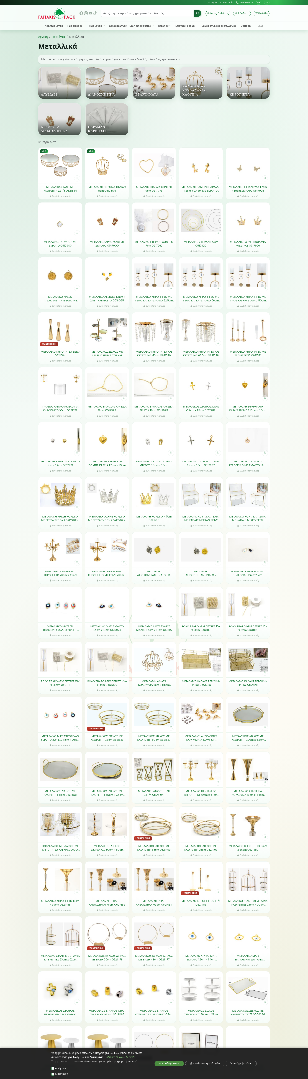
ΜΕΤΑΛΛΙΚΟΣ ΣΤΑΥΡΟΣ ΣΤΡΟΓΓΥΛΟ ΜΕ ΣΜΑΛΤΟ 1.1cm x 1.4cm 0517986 (248, 463)
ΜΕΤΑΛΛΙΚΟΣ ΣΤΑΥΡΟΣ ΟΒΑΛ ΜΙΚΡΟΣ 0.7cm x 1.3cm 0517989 (154, 463)
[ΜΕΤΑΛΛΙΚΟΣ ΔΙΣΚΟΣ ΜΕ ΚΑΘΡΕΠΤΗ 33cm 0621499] (154, 824)
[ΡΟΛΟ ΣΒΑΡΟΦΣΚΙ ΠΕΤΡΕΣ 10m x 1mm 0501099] (107, 659)
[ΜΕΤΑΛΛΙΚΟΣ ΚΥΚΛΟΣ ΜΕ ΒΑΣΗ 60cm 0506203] (154, 1044)
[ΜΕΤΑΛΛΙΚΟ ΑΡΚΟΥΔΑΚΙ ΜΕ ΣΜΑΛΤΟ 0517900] (107, 220)
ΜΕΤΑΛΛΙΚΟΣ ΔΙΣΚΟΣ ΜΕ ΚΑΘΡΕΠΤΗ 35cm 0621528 (107, 738)
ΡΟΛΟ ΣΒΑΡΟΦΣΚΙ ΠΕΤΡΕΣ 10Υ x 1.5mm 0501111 (60, 683)
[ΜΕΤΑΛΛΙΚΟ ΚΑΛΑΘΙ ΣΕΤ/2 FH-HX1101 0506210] (201, 659)
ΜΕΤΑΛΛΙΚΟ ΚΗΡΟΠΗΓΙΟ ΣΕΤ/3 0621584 (60, 353)
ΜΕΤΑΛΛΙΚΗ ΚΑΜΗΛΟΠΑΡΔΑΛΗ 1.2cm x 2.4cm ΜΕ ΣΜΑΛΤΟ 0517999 (200, 189)
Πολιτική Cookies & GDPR (120, 1057)
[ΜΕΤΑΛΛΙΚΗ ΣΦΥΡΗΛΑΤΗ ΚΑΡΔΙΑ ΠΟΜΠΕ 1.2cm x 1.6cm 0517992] (248, 385)
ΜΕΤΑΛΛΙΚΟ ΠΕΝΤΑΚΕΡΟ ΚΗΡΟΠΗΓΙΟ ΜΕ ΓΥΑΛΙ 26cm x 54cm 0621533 (107, 573)
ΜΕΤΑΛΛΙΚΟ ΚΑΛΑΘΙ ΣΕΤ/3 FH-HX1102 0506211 (248, 683)
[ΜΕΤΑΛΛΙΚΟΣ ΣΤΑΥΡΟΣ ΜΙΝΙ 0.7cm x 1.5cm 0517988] (201, 385)
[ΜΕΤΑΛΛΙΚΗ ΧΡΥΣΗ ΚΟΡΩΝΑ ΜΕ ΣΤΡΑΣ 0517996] (248, 220)
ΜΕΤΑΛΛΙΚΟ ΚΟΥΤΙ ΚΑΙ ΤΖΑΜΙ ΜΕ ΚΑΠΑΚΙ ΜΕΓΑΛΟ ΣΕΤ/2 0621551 (200, 518)
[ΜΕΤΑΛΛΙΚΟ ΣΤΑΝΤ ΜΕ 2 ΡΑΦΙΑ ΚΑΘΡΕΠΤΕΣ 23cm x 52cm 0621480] (60, 934)
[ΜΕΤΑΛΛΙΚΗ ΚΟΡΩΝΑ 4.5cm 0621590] (154, 495)
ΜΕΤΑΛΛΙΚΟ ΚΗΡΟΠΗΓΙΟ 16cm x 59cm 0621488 (60, 902)
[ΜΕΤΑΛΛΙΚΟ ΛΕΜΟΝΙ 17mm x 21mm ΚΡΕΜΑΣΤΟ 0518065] (107, 275)
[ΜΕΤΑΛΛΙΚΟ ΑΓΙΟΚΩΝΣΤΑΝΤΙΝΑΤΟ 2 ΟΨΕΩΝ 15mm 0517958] (201, 550)
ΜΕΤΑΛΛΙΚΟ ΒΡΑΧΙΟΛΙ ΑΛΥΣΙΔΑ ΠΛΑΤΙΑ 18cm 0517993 (153, 408)
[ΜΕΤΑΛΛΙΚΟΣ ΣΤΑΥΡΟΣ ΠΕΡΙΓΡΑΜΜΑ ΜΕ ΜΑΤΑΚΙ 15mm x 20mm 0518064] (60, 989)
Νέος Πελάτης (219, 13)
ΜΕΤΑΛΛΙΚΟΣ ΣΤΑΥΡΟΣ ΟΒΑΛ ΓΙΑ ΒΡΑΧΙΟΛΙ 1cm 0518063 (107, 1012)
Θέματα (246, 25)
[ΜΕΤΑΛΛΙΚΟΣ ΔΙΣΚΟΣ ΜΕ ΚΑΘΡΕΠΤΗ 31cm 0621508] (60, 769)
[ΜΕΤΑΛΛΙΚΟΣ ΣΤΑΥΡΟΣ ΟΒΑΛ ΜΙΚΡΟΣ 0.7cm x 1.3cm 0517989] (154, 440)
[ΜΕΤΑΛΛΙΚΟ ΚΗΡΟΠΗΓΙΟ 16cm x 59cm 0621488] (60, 879)
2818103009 (246, 2)
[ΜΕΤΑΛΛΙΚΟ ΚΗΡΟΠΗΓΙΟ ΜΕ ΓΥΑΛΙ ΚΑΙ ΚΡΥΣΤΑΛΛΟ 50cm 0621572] (248, 275)
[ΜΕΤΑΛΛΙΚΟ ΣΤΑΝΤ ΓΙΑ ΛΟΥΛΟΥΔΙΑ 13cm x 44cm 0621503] (248, 769)
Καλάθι (263, 13)
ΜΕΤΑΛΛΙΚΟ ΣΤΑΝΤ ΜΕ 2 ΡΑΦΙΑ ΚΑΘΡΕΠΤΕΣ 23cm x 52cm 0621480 (60, 957)
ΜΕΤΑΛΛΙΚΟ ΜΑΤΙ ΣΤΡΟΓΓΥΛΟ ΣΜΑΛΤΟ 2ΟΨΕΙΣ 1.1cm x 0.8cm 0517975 (60, 738)
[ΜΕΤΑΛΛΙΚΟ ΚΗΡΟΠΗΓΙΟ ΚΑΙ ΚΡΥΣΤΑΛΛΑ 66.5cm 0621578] (201, 330)
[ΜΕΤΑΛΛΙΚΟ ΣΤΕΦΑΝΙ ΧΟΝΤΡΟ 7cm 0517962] (154, 220)
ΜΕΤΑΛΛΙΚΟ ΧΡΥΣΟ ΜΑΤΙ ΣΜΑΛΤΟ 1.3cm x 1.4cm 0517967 (201, 957)
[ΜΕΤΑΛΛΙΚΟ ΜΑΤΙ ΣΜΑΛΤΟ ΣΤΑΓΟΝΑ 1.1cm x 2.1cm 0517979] (248, 550)
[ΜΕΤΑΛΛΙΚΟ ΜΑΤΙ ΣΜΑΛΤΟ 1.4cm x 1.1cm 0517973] (107, 604)
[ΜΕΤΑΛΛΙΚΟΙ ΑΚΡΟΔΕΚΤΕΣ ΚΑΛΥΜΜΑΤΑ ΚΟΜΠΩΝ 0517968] (201, 714)
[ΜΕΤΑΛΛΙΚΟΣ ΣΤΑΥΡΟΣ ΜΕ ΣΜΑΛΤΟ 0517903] (60, 220)
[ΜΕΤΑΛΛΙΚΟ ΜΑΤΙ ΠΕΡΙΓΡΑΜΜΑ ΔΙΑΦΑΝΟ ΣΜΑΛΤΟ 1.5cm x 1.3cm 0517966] (248, 934)
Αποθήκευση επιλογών (206, 1063)
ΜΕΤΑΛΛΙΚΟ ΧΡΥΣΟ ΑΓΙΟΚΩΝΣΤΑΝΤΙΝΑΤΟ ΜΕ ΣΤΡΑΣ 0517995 (60, 298)
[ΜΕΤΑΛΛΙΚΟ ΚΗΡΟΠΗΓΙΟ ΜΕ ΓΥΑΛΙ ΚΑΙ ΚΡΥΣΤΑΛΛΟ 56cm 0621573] (201, 275)
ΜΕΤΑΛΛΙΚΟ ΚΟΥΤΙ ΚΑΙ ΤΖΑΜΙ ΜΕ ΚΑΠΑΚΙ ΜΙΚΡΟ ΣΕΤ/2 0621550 (247, 518)
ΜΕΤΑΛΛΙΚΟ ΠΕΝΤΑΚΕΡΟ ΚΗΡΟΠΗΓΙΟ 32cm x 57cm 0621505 (200, 793)
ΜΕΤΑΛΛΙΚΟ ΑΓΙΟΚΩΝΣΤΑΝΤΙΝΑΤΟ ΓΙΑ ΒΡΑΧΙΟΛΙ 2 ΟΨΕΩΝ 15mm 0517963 (154, 573)
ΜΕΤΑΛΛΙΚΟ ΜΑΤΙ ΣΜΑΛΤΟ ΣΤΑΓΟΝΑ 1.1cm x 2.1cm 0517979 (248, 573)
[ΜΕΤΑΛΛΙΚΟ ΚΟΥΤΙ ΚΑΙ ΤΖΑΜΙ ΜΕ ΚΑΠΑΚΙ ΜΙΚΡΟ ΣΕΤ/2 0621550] (248, 495)
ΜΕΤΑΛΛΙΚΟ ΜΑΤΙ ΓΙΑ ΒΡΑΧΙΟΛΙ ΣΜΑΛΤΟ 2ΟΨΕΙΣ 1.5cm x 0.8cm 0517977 (60, 628)
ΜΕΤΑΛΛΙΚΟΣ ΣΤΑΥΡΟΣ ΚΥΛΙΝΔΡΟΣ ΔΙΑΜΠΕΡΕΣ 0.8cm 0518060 (154, 1012)
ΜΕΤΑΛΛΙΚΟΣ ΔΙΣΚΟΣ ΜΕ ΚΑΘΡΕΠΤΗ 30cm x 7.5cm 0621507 (107, 793)
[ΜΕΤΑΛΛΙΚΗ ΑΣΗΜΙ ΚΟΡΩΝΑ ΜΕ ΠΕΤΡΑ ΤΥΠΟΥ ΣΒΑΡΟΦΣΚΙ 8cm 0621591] (107, 495)
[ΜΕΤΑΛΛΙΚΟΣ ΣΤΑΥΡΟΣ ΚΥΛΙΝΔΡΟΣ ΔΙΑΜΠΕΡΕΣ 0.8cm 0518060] (154, 989)
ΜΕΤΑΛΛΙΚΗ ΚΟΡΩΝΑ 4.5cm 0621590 (154, 518)
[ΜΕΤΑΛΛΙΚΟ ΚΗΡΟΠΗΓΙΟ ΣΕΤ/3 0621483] (201, 879)
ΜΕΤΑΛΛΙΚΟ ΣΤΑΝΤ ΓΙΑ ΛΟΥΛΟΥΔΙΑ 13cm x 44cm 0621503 (248, 793)
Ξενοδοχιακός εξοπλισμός (219, 25)
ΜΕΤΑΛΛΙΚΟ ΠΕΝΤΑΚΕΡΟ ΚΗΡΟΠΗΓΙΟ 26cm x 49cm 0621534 (60, 573)
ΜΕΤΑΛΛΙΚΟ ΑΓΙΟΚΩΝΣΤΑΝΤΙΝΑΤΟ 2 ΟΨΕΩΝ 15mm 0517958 (201, 573)
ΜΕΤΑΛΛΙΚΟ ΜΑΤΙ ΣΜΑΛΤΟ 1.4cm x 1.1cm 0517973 (107, 628)
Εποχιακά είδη (185, 25)
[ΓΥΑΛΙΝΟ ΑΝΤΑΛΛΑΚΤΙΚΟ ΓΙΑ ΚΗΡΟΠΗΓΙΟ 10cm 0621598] (60, 385)
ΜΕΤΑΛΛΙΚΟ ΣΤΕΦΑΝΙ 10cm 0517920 (201, 243)
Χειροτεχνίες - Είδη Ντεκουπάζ (130, 25)
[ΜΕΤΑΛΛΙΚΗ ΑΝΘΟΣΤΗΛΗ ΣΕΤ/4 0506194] (154, 769)
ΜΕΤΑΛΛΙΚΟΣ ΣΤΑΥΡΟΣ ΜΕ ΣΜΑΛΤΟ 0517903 (60, 243)
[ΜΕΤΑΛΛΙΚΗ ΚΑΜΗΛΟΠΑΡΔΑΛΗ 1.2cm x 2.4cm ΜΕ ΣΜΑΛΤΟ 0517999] (201, 165)
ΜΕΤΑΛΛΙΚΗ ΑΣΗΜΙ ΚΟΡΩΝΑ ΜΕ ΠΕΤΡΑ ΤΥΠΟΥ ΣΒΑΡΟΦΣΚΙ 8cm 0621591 (107, 518)
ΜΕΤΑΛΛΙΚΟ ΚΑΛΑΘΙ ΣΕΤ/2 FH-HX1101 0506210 (201, 683)
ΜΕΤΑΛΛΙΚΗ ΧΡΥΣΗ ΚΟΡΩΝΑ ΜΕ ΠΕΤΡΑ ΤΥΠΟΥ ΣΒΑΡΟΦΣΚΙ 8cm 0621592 (60, 518)
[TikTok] (95, 13)
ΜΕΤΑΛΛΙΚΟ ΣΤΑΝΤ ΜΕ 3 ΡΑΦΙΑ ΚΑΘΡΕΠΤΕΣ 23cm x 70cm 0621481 (248, 902)
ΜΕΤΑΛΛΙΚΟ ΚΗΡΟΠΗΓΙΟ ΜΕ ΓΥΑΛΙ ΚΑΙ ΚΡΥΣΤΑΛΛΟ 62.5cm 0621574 (154, 298)
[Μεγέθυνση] (77, 178)
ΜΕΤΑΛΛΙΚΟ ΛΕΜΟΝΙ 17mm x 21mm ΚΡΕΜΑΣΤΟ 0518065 (107, 298)
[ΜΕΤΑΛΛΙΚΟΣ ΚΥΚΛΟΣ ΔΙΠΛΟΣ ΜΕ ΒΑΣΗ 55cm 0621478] (107, 934)
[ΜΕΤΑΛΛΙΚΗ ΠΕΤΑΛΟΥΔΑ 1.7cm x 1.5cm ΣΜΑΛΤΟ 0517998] (248, 165)
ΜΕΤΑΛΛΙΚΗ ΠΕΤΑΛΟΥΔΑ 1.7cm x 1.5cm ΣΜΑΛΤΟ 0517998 (248, 189)
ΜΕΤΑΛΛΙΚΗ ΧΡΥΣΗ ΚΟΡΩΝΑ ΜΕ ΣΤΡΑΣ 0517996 (248, 243)
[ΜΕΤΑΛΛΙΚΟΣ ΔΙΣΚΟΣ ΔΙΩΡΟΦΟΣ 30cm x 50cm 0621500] (107, 824)
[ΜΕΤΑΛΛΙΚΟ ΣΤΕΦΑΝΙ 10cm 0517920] (201, 220)
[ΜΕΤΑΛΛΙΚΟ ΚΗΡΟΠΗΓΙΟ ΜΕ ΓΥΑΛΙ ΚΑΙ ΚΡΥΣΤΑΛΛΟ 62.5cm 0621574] (154, 275)
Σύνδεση (243, 13)
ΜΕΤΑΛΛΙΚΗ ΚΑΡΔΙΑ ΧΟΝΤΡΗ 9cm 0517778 (154, 189)
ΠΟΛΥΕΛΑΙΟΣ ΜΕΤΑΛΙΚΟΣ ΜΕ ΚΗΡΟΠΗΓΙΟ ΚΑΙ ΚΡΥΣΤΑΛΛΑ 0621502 (60, 848)
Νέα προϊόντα (54, 25)
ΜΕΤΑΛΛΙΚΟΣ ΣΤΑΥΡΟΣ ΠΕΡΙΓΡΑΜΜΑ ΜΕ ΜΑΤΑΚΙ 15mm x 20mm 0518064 (60, 1012)
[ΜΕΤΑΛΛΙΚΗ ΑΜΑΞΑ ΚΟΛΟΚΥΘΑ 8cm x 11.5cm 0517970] (154, 659)
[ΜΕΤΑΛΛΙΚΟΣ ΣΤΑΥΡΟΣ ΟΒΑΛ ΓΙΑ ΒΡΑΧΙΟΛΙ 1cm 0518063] (107, 989)
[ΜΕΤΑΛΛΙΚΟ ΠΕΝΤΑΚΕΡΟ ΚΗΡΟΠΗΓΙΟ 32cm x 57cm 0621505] (201, 769)
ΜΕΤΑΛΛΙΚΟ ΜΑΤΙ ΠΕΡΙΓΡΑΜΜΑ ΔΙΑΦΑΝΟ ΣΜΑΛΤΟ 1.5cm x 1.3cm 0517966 (248, 957)
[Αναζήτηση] (197, 13)
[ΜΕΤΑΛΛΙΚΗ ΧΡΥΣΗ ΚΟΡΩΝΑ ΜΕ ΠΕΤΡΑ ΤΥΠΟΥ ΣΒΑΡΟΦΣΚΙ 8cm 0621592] (60, 495)
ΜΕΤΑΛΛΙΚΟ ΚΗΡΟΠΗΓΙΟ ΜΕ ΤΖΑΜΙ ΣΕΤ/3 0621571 (248, 353)
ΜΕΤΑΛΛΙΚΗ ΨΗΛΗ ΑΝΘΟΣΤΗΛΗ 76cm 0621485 (107, 902)
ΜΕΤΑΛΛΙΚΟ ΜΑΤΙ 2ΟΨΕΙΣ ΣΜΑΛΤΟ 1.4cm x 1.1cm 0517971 (154, 628)
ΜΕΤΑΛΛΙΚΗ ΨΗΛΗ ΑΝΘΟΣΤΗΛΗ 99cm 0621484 (154, 902)
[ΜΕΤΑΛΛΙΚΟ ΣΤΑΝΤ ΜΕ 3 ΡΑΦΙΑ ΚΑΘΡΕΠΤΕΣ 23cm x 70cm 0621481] (248, 879)
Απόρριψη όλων (242, 1063)
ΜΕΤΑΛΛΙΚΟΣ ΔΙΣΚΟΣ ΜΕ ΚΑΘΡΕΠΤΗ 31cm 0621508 (60, 793)
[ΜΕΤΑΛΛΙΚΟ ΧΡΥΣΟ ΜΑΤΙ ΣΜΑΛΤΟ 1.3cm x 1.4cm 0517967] (201, 934)
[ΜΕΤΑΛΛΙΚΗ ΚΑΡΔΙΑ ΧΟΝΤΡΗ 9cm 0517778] (154, 165)
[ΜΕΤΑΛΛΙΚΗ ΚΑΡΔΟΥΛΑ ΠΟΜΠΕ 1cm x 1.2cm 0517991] (60, 440)
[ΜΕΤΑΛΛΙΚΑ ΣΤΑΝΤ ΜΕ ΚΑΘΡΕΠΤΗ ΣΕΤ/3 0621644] (60, 165)
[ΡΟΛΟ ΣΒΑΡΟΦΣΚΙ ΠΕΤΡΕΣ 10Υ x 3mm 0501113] (201, 604)
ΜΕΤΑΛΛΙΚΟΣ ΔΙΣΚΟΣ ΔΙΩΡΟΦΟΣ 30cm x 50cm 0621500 (107, 848)
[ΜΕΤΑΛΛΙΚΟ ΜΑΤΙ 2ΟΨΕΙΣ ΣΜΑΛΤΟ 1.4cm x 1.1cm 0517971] (154, 604)
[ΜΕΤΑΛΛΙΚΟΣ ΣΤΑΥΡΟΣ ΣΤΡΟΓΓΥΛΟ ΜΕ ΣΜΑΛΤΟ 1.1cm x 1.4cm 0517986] (248, 440)
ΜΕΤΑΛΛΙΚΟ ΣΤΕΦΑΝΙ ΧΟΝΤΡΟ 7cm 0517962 (154, 243)
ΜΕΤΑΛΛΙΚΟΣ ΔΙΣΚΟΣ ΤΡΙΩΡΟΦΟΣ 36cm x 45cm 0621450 (201, 1012)
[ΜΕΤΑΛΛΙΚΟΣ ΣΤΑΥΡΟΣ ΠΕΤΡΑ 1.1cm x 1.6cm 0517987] (201, 440)
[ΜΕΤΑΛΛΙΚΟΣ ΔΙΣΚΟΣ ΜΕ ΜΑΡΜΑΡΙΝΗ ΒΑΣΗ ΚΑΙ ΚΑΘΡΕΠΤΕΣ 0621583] (107, 330)
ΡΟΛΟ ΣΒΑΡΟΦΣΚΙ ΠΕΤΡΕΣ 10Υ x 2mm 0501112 (248, 628)
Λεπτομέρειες (58, 178)
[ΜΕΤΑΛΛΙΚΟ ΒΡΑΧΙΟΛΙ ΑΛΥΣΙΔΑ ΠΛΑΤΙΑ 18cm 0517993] (154, 385)
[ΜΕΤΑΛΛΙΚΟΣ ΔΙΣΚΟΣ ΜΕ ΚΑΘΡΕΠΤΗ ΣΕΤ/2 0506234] (248, 989)
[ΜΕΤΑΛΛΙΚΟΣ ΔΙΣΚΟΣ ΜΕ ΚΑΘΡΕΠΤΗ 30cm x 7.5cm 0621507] (107, 769)
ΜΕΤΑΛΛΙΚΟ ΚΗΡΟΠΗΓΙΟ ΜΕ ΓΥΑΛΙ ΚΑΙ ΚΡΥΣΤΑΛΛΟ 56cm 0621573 (201, 298)
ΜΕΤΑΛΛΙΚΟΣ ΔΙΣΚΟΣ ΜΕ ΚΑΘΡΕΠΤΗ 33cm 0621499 (154, 848)
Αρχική (43, 37)
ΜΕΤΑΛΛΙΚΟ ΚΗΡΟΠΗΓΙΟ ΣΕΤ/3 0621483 (200, 902)
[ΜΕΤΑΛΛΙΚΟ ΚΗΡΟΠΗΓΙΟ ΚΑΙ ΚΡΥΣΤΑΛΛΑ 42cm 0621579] (154, 330)
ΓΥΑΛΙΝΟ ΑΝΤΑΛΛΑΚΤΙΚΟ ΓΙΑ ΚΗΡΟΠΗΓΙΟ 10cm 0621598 (60, 408)
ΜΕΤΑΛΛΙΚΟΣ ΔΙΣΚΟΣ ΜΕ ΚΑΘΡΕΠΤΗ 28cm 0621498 (200, 848)
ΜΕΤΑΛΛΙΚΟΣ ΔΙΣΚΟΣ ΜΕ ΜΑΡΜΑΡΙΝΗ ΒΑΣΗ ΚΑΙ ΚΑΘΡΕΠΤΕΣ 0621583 (107, 353)
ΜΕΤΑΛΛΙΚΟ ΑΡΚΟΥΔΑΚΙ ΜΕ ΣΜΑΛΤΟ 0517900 (107, 243)
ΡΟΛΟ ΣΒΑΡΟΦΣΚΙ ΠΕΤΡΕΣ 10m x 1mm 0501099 (107, 683)
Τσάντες (163, 25)
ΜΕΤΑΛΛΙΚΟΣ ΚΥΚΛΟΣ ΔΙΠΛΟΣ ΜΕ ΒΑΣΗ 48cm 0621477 (154, 957)
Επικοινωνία (226, 2)
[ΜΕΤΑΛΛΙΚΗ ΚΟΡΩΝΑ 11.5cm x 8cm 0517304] (107, 165)
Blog (261, 25)
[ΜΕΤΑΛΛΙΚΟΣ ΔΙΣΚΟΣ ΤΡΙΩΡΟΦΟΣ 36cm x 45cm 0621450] (201, 989)
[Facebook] (81, 13)
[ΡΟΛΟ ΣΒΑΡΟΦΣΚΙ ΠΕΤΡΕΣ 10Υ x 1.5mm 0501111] (60, 659)
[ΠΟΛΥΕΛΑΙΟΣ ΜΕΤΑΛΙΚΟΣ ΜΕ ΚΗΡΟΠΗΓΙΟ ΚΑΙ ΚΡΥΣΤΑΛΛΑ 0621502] (60, 824)
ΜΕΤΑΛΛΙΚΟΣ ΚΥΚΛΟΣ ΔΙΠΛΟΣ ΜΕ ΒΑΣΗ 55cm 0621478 (107, 957)
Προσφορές (75, 25)
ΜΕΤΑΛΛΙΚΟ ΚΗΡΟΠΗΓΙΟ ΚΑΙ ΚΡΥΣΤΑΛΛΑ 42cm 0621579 (154, 353)
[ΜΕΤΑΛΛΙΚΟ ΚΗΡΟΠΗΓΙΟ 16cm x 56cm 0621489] (248, 824)
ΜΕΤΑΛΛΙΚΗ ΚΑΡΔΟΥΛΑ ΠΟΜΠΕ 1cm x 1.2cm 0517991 (60, 463)
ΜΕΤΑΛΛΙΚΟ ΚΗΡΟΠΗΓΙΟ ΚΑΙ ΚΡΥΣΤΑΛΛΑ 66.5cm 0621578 (201, 353)
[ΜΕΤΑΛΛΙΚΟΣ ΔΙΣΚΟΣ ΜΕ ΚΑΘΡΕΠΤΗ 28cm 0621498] (201, 824)
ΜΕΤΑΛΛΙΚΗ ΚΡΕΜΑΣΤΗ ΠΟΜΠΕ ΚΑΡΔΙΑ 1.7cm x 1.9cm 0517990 (107, 463)
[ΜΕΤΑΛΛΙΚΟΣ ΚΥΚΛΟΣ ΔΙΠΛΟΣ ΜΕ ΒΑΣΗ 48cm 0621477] (154, 934)
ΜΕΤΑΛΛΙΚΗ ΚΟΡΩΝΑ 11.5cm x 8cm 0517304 (107, 189)
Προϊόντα (96, 25)
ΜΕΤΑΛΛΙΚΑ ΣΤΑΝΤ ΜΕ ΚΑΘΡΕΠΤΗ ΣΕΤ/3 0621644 (60, 189)
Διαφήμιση (61, 1073)
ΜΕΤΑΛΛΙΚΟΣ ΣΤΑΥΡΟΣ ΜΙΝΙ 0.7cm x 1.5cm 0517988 (201, 408)
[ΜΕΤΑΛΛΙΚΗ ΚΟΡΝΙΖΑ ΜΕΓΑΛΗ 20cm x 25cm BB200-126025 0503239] (201, 1044)
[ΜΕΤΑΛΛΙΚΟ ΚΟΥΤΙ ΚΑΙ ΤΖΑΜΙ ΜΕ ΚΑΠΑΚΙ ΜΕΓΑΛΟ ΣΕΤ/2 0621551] (201, 495)
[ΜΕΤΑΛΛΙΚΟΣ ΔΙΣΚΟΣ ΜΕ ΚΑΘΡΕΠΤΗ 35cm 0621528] (107, 714)
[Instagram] (86, 13)
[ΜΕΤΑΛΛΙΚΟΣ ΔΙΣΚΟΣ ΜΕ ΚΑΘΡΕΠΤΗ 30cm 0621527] (154, 714)
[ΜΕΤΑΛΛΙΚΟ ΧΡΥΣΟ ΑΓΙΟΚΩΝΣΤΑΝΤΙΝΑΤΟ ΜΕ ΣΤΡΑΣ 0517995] (60, 275)
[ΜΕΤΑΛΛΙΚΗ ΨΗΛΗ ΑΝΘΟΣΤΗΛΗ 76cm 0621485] (107, 879)
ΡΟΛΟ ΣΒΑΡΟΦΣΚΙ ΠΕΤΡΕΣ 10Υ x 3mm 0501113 (201, 628)
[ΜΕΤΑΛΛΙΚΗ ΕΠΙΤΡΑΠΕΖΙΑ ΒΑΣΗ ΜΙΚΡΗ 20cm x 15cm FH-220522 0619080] (60, 1044)
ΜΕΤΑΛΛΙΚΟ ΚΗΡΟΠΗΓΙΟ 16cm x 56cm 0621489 (248, 848)
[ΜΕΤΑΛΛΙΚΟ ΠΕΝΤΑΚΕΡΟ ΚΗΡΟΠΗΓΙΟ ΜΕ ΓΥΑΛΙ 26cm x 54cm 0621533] (107, 550)
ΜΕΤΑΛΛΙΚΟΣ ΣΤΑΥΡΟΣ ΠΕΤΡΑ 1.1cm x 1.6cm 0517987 (201, 463)
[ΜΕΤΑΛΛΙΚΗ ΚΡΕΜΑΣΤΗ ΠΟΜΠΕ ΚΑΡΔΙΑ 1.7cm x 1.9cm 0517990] (107, 440)
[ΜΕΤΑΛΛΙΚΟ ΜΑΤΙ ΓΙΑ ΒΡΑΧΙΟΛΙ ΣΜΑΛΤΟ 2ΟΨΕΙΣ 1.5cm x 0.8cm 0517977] (60, 604)
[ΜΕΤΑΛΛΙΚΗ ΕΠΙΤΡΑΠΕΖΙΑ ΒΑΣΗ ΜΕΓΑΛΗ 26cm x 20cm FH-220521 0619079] (107, 1044)
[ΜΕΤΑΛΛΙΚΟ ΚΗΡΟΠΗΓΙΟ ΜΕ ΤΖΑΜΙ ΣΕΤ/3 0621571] (248, 330)
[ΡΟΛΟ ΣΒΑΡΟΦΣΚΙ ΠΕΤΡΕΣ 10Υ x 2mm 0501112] (248, 604)
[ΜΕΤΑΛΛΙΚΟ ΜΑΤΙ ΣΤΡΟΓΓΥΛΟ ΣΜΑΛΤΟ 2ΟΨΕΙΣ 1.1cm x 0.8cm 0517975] (60, 714)
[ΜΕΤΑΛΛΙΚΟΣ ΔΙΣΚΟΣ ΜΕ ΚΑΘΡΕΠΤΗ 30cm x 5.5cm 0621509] (248, 714)
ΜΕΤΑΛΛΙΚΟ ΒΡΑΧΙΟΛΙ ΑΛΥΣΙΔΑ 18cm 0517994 (107, 408)
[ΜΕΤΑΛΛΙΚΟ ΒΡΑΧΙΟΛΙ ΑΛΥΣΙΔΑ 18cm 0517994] (107, 385)
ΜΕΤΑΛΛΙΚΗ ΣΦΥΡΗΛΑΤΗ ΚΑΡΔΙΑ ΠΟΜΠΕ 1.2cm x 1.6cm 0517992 (247, 408)
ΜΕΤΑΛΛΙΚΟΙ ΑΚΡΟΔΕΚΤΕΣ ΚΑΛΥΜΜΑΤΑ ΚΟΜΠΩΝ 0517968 (201, 738)
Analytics (60, 1068)
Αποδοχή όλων (170, 1063)
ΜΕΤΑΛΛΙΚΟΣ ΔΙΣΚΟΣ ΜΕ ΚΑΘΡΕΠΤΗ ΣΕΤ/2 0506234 (248, 1012)
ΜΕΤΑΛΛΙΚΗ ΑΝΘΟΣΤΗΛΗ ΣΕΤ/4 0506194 (154, 793)
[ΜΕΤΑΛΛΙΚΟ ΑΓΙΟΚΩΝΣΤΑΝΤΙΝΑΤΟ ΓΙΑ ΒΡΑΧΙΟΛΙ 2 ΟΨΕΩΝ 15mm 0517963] (154, 550)
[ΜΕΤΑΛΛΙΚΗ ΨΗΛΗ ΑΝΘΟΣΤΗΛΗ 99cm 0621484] (154, 879)
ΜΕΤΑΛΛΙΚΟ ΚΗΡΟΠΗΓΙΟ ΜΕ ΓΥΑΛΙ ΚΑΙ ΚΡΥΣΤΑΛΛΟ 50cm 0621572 (248, 298)
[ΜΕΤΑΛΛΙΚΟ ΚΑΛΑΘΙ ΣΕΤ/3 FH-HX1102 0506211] (248, 659)
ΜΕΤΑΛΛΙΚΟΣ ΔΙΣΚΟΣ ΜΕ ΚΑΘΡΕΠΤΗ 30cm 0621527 (154, 738)
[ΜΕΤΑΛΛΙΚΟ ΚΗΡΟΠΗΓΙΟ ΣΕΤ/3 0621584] (60, 330)
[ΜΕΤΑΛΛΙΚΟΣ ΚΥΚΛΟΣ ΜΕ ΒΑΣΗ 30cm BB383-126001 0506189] (248, 1044)
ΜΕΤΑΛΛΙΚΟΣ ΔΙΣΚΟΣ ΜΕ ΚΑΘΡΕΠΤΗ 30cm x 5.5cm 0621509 (248, 738)
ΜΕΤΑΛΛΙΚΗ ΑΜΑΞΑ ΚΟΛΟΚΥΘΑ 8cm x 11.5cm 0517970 (154, 683)
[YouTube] (90, 13)
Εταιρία (212, 2)
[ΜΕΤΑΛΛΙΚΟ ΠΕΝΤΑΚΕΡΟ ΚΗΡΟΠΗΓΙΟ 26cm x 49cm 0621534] (60, 550)
